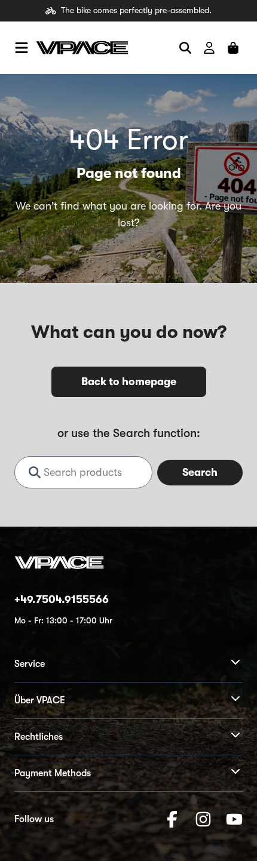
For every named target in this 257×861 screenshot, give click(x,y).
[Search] (185, 47)
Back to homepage (128, 382)
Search (200, 472)
